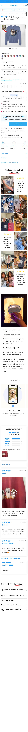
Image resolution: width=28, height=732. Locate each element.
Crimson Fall (14, 56)
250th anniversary (8, 10)
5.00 (17, 432)
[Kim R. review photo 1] (14, 492)
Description (4, 153)
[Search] (24, 5)
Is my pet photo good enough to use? (11, 609)
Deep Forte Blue (17, 56)
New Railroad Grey (23, 56)
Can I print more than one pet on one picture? (12, 595)
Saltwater (2, 56)
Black (5, 56)
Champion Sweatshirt (18, 80)
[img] (6, 471)
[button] (4, 16)
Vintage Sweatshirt (6, 80)
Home (2, 13)
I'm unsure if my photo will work (10, 605)
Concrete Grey (11, 56)
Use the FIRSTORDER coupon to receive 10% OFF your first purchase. (14, 1)
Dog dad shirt (18, 10)
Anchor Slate (2, 58)
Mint (20, 56)
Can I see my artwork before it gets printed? (12, 590)
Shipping (3, 158)
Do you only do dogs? (7, 601)
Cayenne (8, 56)
